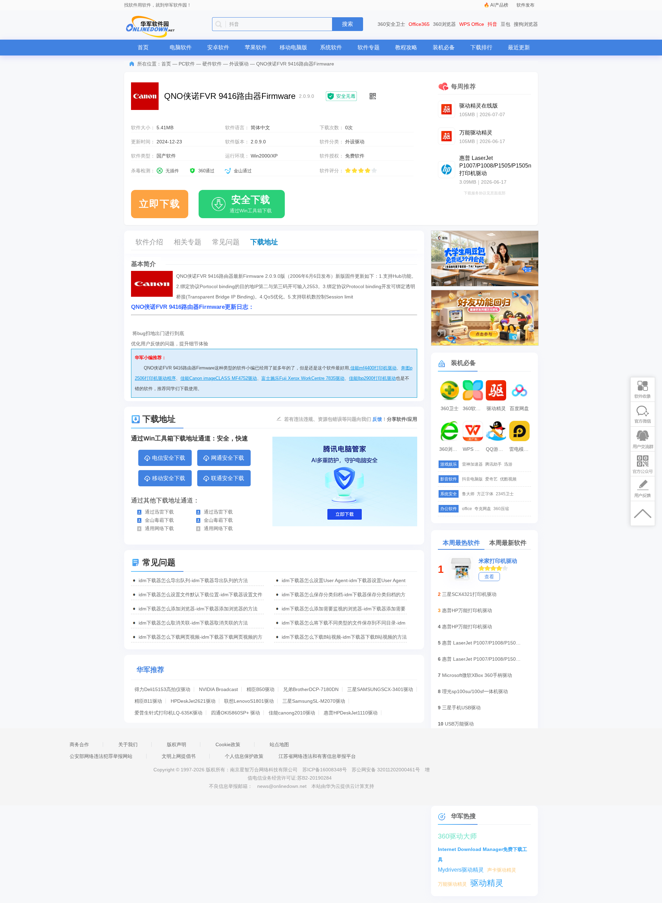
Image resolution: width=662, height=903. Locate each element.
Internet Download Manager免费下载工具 (482, 850)
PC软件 (187, 63)
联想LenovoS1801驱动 (249, 701)
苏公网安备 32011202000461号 (386, 769)
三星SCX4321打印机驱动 (469, 594)
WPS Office (471, 24)
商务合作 (79, 744)
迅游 (508, 464)
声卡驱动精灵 (501, 870)
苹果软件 (256, 47)
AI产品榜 (499, 5)
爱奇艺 (491, 479)
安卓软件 (218, 47)
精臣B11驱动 (148, 701)
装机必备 (444, 47)
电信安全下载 (168, 458)
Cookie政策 (227, 744)
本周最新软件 (507, 542)
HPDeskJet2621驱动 (193, 701)
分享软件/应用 (402, 419)
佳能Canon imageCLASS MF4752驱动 (218, 378)
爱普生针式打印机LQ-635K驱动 (168, 712)
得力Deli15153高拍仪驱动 (162, 689)
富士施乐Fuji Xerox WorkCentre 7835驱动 (302, 378)
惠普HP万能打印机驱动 (467, 610)
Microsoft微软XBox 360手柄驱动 (477, 675)
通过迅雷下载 (159, 512)
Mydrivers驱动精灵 (461, 870)
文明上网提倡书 (178, 756)
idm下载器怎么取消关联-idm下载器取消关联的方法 (193, 623)
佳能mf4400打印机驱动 (373, 368)
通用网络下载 (159, 528)
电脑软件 (181, 47)
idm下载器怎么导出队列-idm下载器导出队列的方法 (193, 580)
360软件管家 (474, 408)
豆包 (505, 24)
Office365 (419, 24)
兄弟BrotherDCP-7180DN (311, 689)
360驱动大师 (457, 836)
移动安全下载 (168, 478)
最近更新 (519, 47)
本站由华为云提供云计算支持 (342, 786)
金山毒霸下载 (159, 520)
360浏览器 (444, 24)
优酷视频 (508, 479)
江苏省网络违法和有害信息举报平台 (317, 756)
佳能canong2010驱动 (292, 712)
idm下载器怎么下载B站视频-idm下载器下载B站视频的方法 (344, 637)
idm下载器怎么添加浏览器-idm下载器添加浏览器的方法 (198, 608)
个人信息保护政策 (244, 756)
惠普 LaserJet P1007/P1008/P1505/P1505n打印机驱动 (481, 643)
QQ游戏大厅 (497, 449)
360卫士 (450, 408)
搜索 (347, 24)
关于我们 (128, 744)
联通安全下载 (227, 478)
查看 (489, 576)
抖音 (492, 24)
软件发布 (525, 5)
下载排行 (481, 47)
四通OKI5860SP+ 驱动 (235, 712)
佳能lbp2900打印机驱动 (372, 378)
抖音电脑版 (472, 479)
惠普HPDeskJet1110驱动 (351, 712)
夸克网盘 (482, 508)
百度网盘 (519, 408)
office (467, 508)
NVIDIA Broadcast (218, 689)
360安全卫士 (391, 24)
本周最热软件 (461, 542)
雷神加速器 (472, 464)
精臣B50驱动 (260, 689)
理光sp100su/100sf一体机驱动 (475, 691)
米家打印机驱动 (498, 561)
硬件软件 (212, 63)
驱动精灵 (496, 408)
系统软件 (331, 47)
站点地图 (279, 744)
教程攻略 (406, 47)
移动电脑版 (293, 47)
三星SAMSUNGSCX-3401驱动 (380, 689)
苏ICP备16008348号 (324, 769)
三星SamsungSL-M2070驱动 (313, 701)
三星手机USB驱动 (461, 707)
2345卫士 (505, 493)
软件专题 (369, 47)
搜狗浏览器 (526, 24)
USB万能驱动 (459, 724)
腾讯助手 (493, 464)
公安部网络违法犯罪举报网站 (101, 756)
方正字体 (485, 493)
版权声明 (176, 744)
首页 (143, 47)
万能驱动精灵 (452, 884)
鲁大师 (468, 493)
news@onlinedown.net (282, 786)
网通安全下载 (227, 458)
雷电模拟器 (520, 449)
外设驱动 (239, 63)
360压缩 (501, 508)
